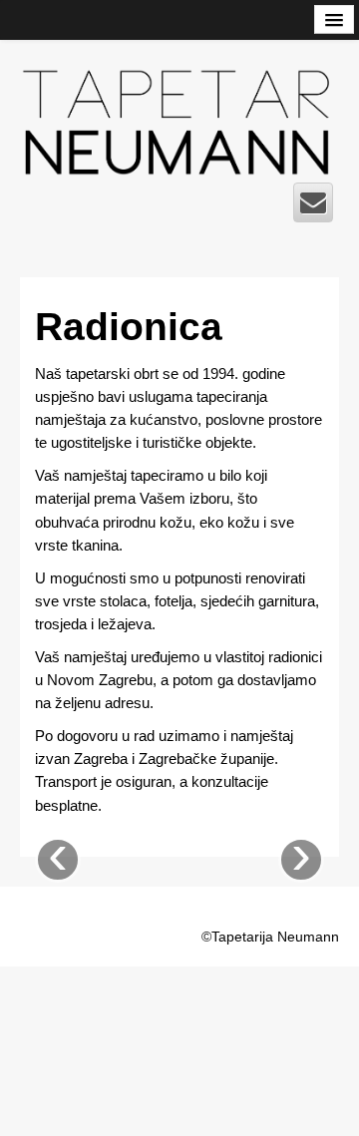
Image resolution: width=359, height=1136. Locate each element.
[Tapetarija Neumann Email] (313, 202)
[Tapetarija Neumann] (179, 118)
